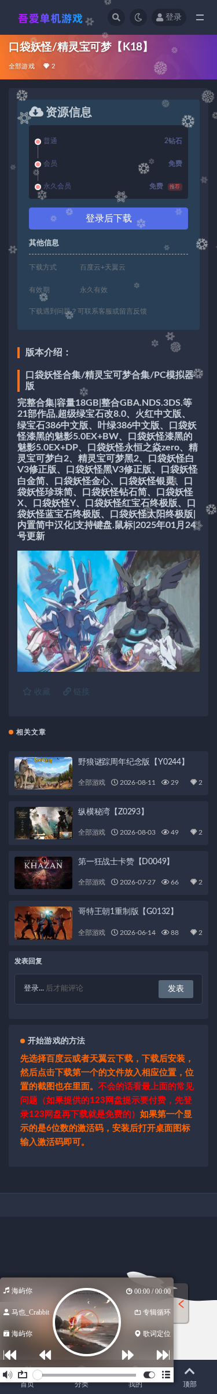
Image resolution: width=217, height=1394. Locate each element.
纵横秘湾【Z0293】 (113, 812)
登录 (173, 17)
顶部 (190, 1384)
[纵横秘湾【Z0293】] (43, 823)
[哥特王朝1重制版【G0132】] (43, 923)
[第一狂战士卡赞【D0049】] (43, 873)
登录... (34, 988)
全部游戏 (22, 66)
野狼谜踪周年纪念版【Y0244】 (133, 762)
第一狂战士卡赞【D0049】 (126, 862)
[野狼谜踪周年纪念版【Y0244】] (43, 773)
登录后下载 (109, 218)
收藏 (41, 692)
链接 (80, 692)
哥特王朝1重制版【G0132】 (128, 912)
